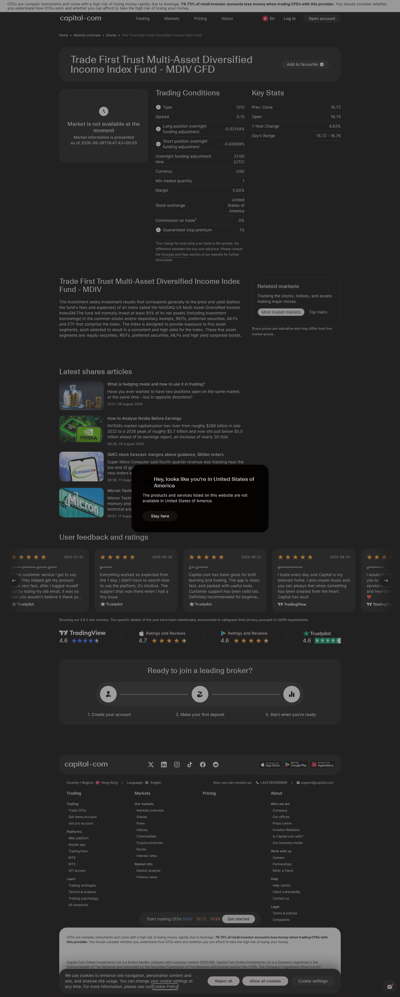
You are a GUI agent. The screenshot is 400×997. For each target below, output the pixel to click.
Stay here (160, 516)
